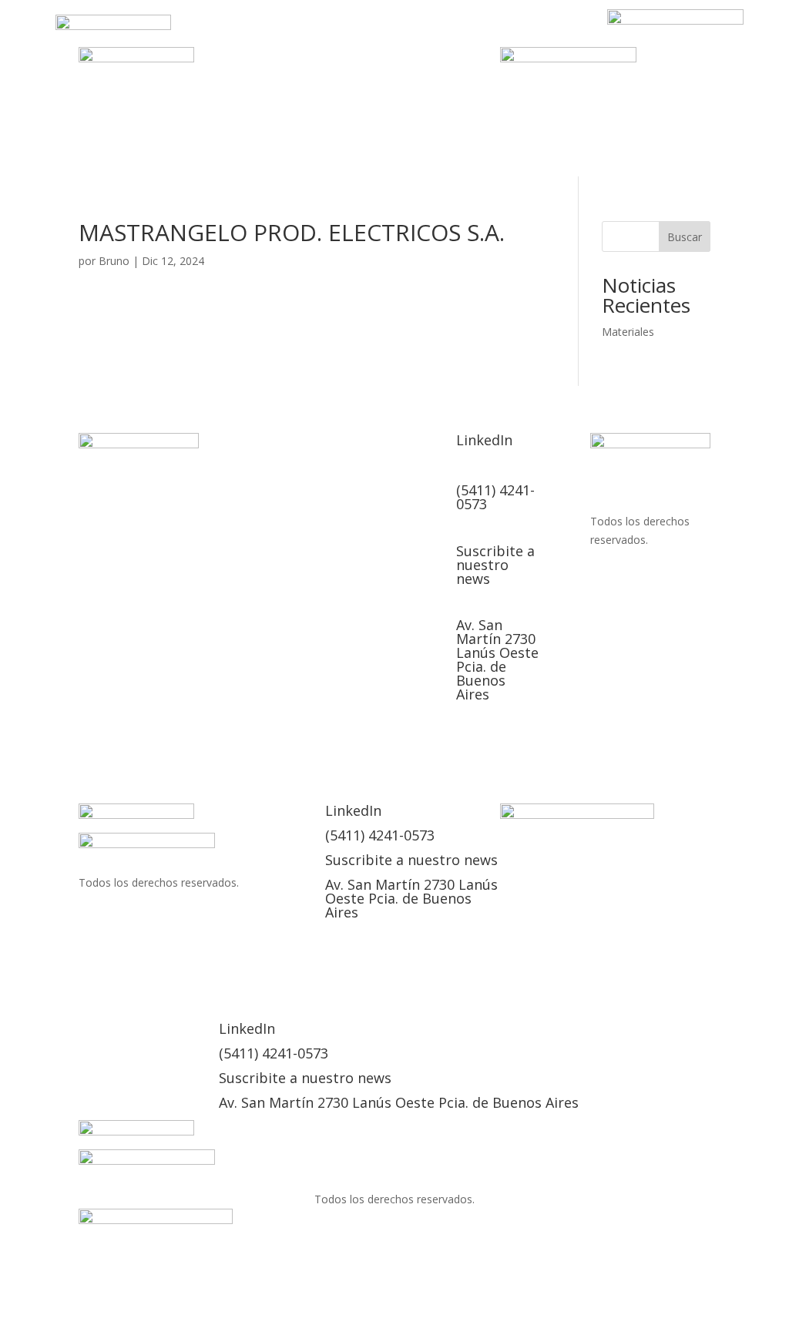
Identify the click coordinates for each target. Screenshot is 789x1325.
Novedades (566, 481)
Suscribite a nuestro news (495, 565)
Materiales (628, 331)
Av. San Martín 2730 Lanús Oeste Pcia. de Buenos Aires (497, 659)
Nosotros (322, 33)
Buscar (684, 237)
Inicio (256, 33)
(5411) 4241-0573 (495, 497)
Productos (404, 33)
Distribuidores (502, 33)
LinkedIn (434, 56)
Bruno (114, 260)
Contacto (358, 56)
